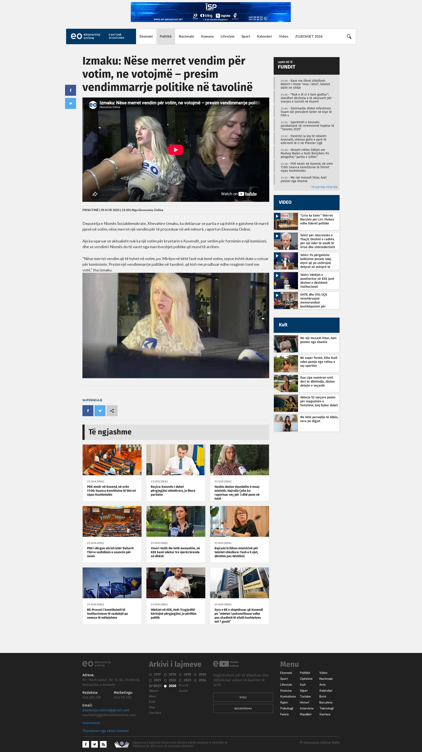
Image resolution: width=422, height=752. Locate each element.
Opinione (306, 678)
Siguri (303, 690)
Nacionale (186, 36)
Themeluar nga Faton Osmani (105, 731)
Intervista (306, 708)
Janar (153, 685)
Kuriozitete (288, 696)
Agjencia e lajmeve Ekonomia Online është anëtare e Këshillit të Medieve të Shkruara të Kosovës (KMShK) (180, 744)
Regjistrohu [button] (243, 708)
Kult (303, 684)
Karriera (324, 714)
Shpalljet (306, 714)
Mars (152, 696)
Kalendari (264, 36)
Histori (304, 702)
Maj (152, 707)
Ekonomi (146, 36)
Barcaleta (325, 702)
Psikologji (286, 708)
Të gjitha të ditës (324, 187)
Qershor (155, 712)
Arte (322, 684)
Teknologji (326, 708)
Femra (284, 714)
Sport (246, 36)
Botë (322, 696)
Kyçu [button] (243, 697)
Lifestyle (228, 36)
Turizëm (305, 696)
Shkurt (154, 690)
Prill (152, 701)
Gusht (183, 690)
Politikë (166, 36)
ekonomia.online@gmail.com (105, 710)
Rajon (284, 702)
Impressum (91, 723)
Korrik (183, 685)
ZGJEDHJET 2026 (308, 36)
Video (283, 36)
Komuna (207, 36)
